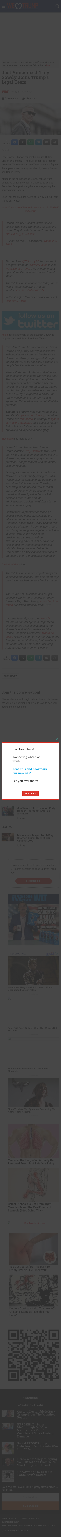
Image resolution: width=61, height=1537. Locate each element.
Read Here (30, 793)
